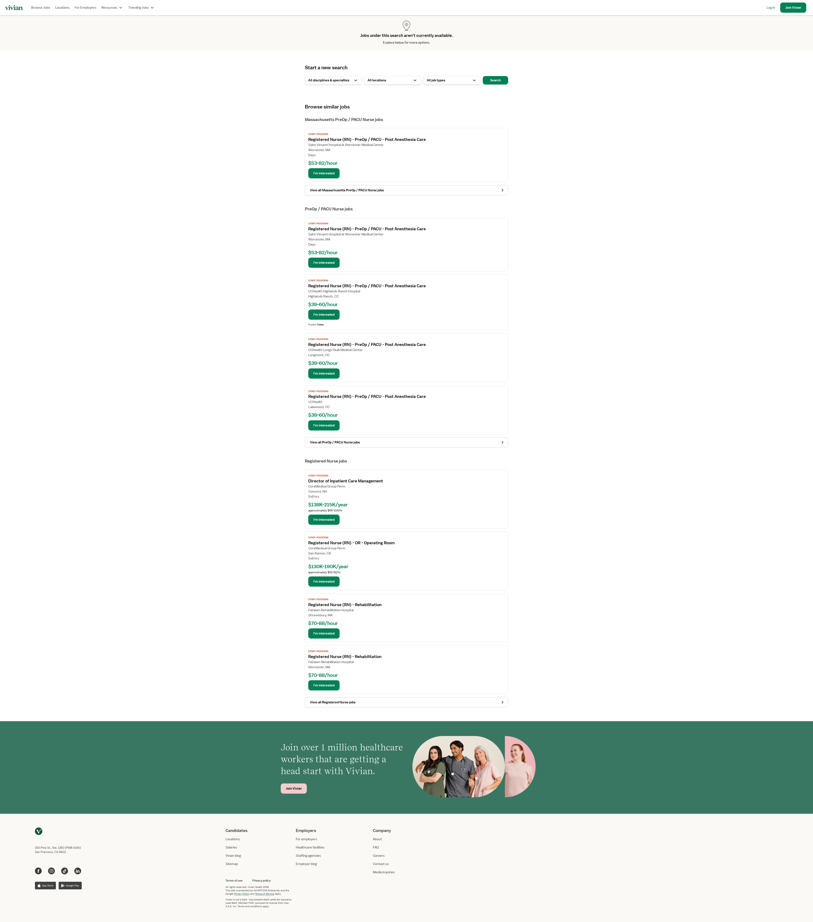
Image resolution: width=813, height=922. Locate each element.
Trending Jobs (138, 8)
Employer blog (306, 864)
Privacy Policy (242, 894)
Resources (109, 8)
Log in (771, 8)
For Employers (85, 8)
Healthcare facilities (310, 847)
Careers (379, 856)
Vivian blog (233, 856)
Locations (62, 8)
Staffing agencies (308, 856)
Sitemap (231, 864)
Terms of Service (264, 894)
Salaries (231, 847)
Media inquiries (384, 872)
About (377, 839)
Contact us (381, 864)
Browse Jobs (40, 8)
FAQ (376, 847)
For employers (306, 839)
